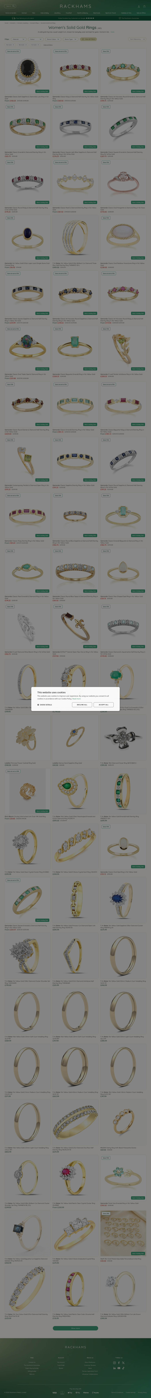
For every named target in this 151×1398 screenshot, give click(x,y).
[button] (44, 705)
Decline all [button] (82, 705)
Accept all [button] (103, 705)
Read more (76, 699)
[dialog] (75, 699)
